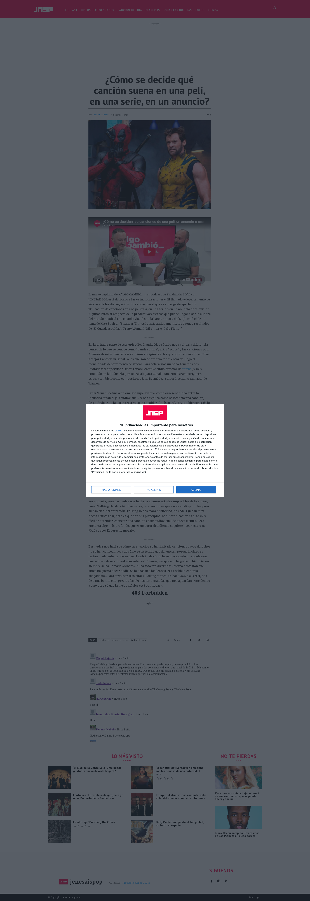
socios (118, 430)
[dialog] (155, 450)
